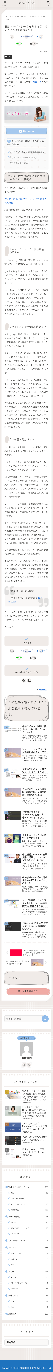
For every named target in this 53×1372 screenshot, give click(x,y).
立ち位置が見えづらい (19, 163)
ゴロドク (37, 82)
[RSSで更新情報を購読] (29, 680)
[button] (34, 43)
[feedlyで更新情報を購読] (24, 1065)
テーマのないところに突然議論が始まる (27, 152)
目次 (25, 131)
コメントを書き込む (28, 991)
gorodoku (26, 1058)
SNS (9, 57)
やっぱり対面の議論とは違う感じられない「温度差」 (25, 143)
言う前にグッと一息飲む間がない (24, 157)
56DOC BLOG (26, 3)
